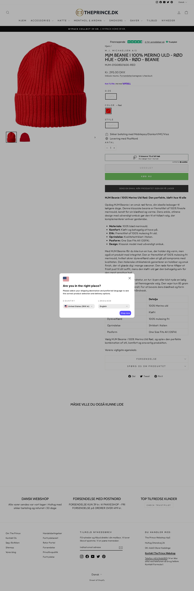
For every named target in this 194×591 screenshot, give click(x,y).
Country (69, 301)
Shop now (125, 313)
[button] (129, 278)
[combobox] (77, 306)
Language (105, 301)
